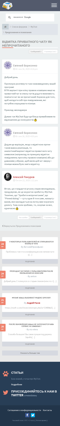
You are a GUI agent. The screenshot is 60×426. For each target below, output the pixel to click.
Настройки (23, 217)
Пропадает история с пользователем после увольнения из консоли (31, 272)
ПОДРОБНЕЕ (30, 261)
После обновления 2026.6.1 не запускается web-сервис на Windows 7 (31, 325)
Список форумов (19, 26)
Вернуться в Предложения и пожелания (22, 226)
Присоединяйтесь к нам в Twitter (34, 393)
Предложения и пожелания (18, 32)
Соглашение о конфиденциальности (24, 410)
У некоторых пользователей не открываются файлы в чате (31, 243)
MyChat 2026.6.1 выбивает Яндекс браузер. (31, 298)
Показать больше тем (30, 353)
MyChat (34, 26)
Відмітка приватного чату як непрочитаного (27, 43)
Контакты (47, 410)
